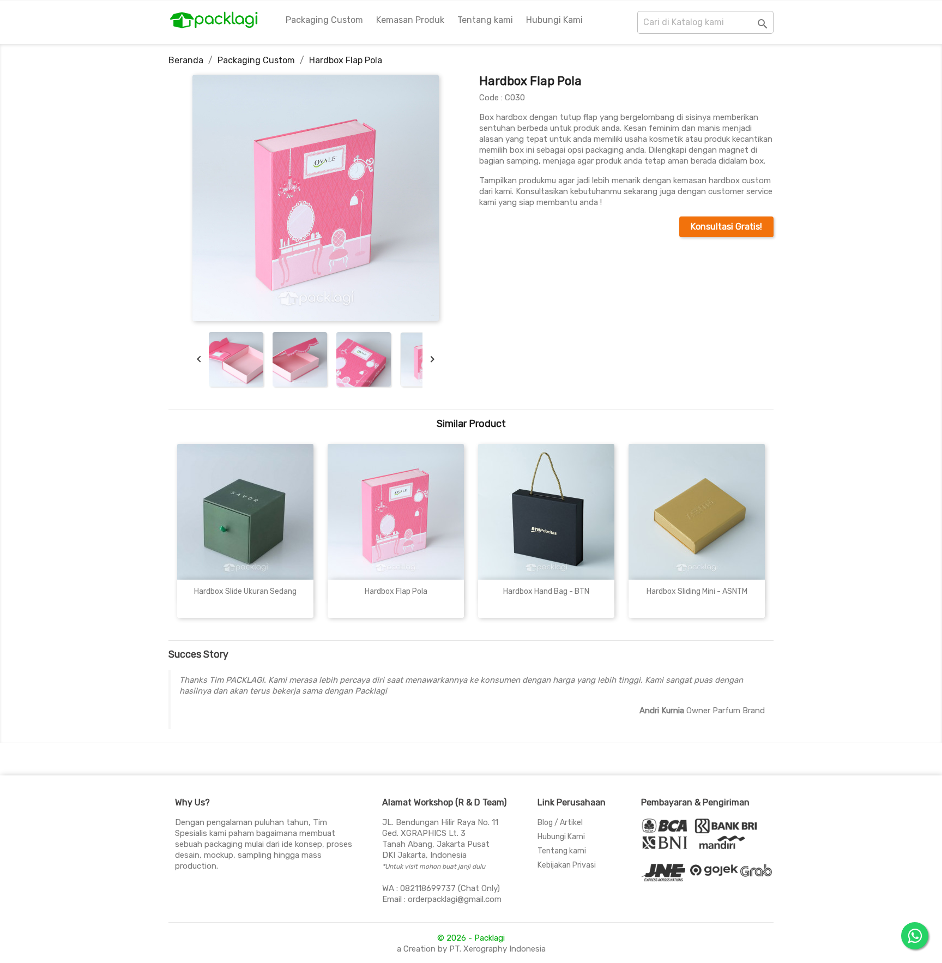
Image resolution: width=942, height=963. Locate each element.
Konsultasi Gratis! (726, 226)
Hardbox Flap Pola (396, 591)
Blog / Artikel (560, 822)
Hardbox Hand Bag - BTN (546, 591)
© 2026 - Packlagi (471, 938)
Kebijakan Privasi (567, 865)
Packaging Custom (324, 20)
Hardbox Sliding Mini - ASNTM (697, 591)
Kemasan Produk (410, 20)
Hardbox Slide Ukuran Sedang (245, 591)
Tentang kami (485, 20)
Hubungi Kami (554, 20)
